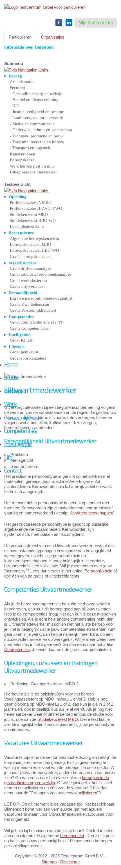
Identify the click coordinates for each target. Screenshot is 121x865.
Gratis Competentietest (30, 328)
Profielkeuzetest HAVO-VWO (36, 208)
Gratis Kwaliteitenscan (29, 304)
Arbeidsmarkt (22, 81)
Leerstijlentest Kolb (27, 226)
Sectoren (17, 87)
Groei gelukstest (24, 352)
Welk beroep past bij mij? (32, 166)
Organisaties (52, 37)
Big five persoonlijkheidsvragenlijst (41, 298)
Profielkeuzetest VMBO (30, 202)
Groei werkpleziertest (28, 280)
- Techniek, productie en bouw (37, 136)
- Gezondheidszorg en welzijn (36, 94)
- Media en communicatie (32, 124)
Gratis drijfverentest (27, 286)
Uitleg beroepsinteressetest (33, 172)
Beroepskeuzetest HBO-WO (34, 250)
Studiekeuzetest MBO (29, 214)
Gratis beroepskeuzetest (30, 256)
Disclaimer (70, 861)
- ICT (14, 105)
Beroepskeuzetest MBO (30, 244)
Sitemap (49, 861)
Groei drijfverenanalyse (30, 268)
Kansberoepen (22, 154)
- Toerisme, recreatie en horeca (37, 142)
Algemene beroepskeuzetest (34, 238)
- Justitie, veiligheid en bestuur (37, 112)
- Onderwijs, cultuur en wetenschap (41, 130)
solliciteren (87, 792)
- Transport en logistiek (30, 148)
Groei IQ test (21, 340)
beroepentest (72, 835)
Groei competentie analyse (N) (37, 322)
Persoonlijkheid (98, 571)
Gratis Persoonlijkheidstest (33, 310)
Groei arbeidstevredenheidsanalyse (40, 274)
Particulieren (20, 37)
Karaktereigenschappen (91, 512)
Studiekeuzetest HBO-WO (33, 220)
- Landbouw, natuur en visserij (36, 117)
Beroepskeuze (22, 160)
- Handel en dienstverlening (34, 99)
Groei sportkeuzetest (28, 358)
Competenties (17, 649)
